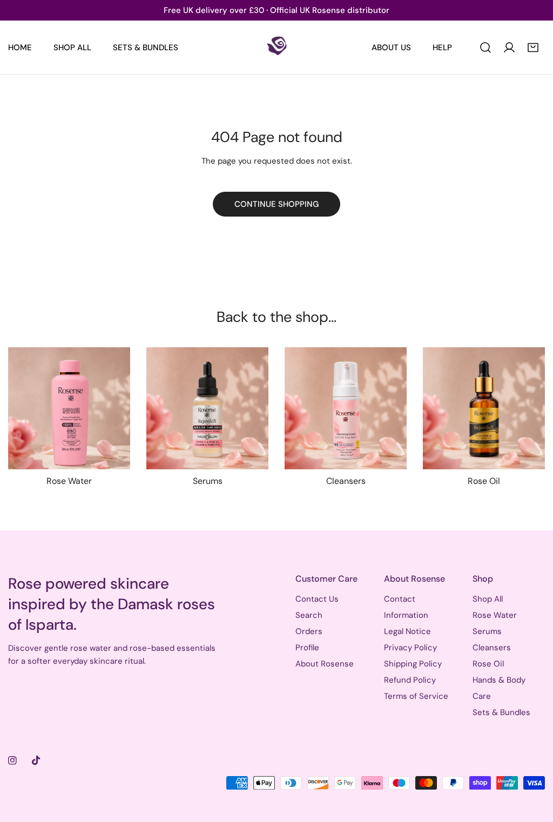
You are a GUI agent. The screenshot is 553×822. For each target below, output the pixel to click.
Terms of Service (416, 696)
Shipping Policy (413, 663)
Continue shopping (276, 204)
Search (308, 615)
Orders (308, 631)
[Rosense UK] (276, 47)
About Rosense (324, 663)
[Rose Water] (69, 408)
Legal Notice (407, 631)
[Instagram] (12, 760)
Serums (487, 631)
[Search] (485, 47)
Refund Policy (410, 680)
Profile (307, 647)
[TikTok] (36, 760)
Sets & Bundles (501, 712)
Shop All (488, 599)
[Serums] (207, 408)
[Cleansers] (346, 408)
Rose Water (495, 615)
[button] (533, 47)
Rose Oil (488, 663)
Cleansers (492, 647)
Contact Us (317, 599)
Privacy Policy (410, 647)
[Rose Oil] (484, 408)
